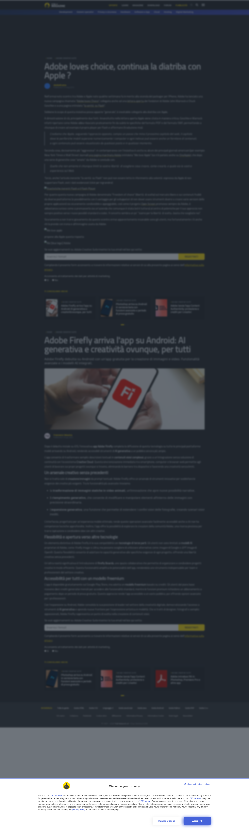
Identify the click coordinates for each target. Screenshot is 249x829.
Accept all (197, 821)
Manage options (166, 821)
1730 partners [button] (55, 795)
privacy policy (78, 809)
